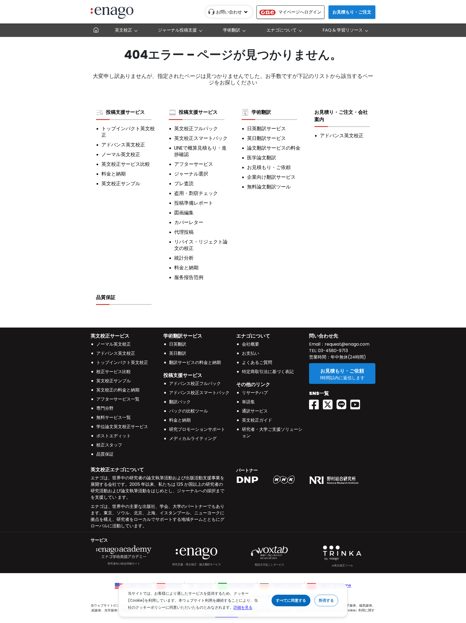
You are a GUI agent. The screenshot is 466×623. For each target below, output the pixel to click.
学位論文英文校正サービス (122, 427)
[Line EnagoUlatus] (343, 402)
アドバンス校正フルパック (195, 383)
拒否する (326, 600)
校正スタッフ (109, 445)
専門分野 (105, 408)
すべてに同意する (291, 600)
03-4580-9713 (332, 350)
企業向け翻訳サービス (271, 177)
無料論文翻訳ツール (269, 187)
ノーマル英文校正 (120, 154)
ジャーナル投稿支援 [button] (177, 30)
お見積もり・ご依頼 (269, 167)
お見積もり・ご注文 (352, 12)
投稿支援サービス (125, 112)
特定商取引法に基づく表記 (268, 372)
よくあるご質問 (257, 362)
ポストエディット (113, 436)
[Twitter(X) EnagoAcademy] (330, 402)
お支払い (250, 353)
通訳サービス (255, 411)
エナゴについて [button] (281, 30)
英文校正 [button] (123, 30)
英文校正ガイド (257, 420)
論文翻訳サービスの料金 (273, 148)
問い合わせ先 (323, 335)
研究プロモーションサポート (197, 429)
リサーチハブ (255, 393)
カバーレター (188, 222)
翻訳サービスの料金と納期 (195, 362)
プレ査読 (184, 183)
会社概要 (250, 344)
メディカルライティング (193, 438)
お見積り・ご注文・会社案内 (341, 116)
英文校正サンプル (120, 183)
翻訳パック (180, 402)
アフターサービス (193, 164)
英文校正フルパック (196, 128)
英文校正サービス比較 (125, 164)
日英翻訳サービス (266, 128)
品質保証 (105, 297)
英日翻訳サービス (266, 138)
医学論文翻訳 (261, 157)
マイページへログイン (299, 12)
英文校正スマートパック (201, 138)
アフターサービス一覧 (117, 399)
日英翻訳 (177, 344)
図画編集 (184, 212)
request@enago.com (347, 344)
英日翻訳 (177, 353)
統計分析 (184, 258)
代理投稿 (184, 232)
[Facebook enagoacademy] (316, 402)
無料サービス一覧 (113, 417)
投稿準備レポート (193, 203)
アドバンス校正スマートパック (199, 393)
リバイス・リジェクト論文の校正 (201, 245)
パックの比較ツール (188, 411)
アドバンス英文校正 (123, 145)
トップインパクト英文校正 (128, 131)
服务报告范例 (188, 277)
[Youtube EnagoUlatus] (357, 402)
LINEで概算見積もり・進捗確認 (200, 151)
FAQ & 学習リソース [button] (343, 30)
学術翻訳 (261, 112)
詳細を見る (243, 607)
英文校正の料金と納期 (117, 390)
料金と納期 (113, 174)
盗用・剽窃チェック (196, 193)
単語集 (248, 402)
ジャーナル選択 (191, 174)
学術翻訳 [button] (231, 30)
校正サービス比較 (113, 372)
